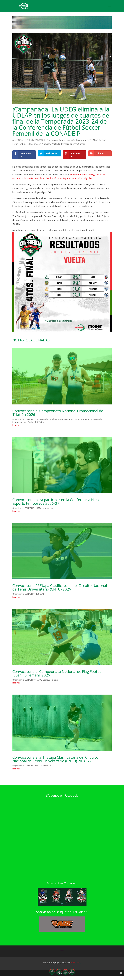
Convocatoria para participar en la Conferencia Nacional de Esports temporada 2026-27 (61, 501)
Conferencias (79, 139)
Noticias (46, 143)
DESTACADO (93, 139)
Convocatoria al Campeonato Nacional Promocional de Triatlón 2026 (57, 412)
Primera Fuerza (69, 143)
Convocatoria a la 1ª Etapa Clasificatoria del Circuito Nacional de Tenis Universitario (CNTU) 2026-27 (55, 759)
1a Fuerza (52, 139)
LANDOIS (76, 962)
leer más (16, 425)
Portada (55, 143)
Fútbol (22, 143)
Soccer (81, 143)
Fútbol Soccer (34, 143)
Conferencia (65, 139)
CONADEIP (22, 139)
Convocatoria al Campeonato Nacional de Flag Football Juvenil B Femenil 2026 (57, 673)
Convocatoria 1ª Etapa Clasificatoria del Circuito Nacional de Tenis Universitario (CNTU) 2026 (59, 587)
